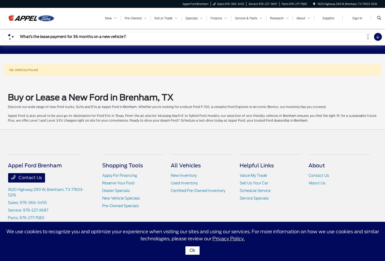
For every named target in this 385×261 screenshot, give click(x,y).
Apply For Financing (119, 175)
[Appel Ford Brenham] (31, 17)
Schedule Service (255, 191)
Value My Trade (253, 175)
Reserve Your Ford (118, 183)
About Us (317, 183)
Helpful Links (257, 165)
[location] (314, 3)
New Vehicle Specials (121, 198)
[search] (379, 18)
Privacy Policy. (228, 238)
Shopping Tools (122, 165)
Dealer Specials (116, 191)
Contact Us (30, 177)
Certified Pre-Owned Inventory (198, 191)
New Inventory (184, 175)
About (317, 165)
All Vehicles (186, 165)
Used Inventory (184, 183)
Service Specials (254, 198)
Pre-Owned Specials (120, 206)
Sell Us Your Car (254, 183)
